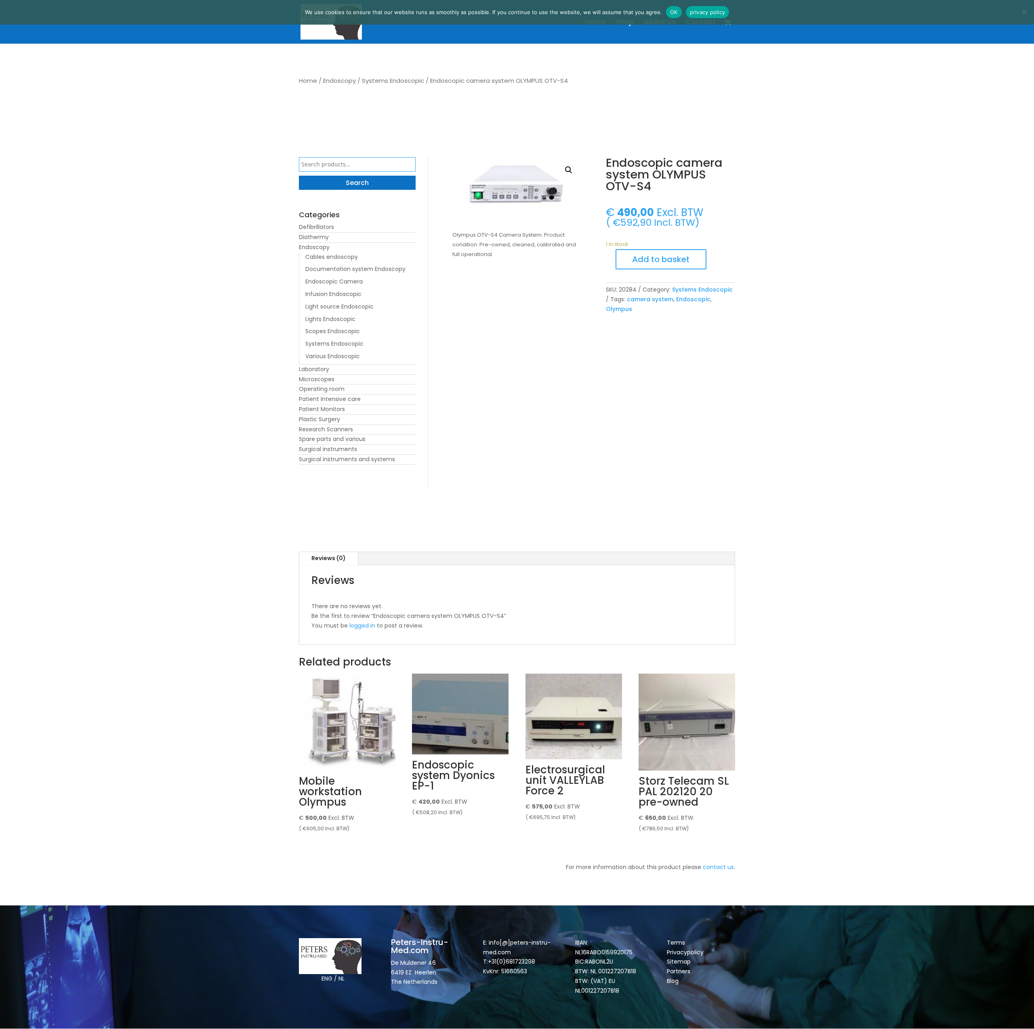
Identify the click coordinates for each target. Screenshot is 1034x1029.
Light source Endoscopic (339, 306)
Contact (701, 23)
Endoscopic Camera (334, 281)
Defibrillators (316, 227)
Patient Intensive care (330, 399)
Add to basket (660, 259)
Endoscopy (339, 80)
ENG (327, 978)
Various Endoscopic (332, 356)
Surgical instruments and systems (347, 459)
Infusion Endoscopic (333, 294)
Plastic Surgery (319, 419)
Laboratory (314, 369)
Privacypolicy (685, 952)
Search (357, 182)
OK (674, 12)
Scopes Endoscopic (332, 331)
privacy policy (707, 12)
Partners (678, 971)
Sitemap (679, 962)
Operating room (322, 389)
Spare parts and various (332, 439)
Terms (676, 943)
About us (660, 23)
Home (595, 23)
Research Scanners (326, 429)
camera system (650, 299)
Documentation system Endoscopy (355, 269)
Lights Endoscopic (330, 319)
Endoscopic (693, 299)
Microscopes (316, 379)
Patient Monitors (322, 409)
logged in (362, 626)
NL (341, 978)
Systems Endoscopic (393, 80)
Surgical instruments (328, 449)
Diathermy (314, 237)
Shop (625, 23)
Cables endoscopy (331, 257)
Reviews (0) (328, 558)
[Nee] (1024, 12)
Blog (673, 981)
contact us (718, 867)
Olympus (619, 309)
